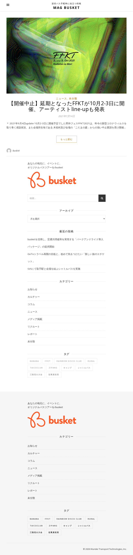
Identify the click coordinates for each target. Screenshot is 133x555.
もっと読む (66, 139)
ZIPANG (53, 367)
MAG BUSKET (66, 7)
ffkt (48, 361)
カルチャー (34, 296)
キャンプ (67, 367)
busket (16, 150)
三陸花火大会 (36, 374)
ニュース (61, 98)
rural (91, 361)
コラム (31, 304)
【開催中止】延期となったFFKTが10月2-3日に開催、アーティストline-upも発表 (66, 106)
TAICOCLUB (36, 367)
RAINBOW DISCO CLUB (69, 361)
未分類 (73, 98)
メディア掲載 (35, 319)
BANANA (34, 361)
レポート (32, 334)
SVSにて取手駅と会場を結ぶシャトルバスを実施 (54, 268)
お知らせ (32, 289)
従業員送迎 (53, 374)
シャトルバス (84, 367)
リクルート (34, 326)
